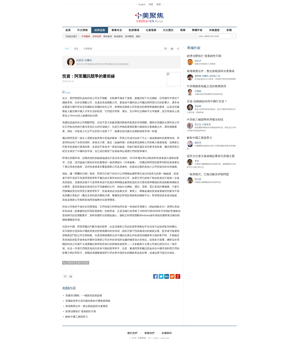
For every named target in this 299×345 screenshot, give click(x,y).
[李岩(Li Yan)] (190, 162)
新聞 (229, 30)
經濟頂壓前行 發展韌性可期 (80, 311)
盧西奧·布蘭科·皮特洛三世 (207, 76)
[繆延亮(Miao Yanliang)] (190, 143)
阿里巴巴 (71, 263)
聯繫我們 (149, 333)
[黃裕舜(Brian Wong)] (190, 107)
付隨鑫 (198, 91)
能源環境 (134, 30)
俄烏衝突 (107, 36)
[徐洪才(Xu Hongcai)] (190, 62)
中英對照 (87, 48)
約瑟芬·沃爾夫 (84, 60)
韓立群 (198, 179)
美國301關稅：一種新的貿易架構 (83, 295)
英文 (76, 48)
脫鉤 (138, 36)
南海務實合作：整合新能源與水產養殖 (86, 306)
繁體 (158, 4)
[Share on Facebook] (155, 276)
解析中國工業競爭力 (76, 316)
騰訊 (79, 263)
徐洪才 (198, 61)
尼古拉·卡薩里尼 (203, 124)
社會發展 (151, 30)
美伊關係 (129, 36)
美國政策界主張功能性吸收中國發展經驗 (87, 300)
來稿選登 (214, 30)
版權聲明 (167, 333)
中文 (67, 48)
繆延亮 (198, 142)
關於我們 (132, 333)
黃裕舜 (198, 106)
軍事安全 (117, 30)
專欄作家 (197, 30)
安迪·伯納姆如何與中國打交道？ (207, 101)
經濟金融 (99, 30)
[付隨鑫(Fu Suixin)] (190, 92)
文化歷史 (168, 30)
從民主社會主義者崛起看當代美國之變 (211, 156)
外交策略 (82, 30)
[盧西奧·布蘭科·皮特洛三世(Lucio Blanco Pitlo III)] (190, 77)
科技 (86, 263)
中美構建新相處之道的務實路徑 (206, 86)
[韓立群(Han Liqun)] (190, 180)
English (141, 4)
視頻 (182, 30)
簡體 (151, 4)
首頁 (68, 30)
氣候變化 (118, 36)
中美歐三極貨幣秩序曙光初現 (205, 119)
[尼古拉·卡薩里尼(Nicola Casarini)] (190, 125)
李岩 (197, 161)
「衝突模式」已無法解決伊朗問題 (208, 174)
